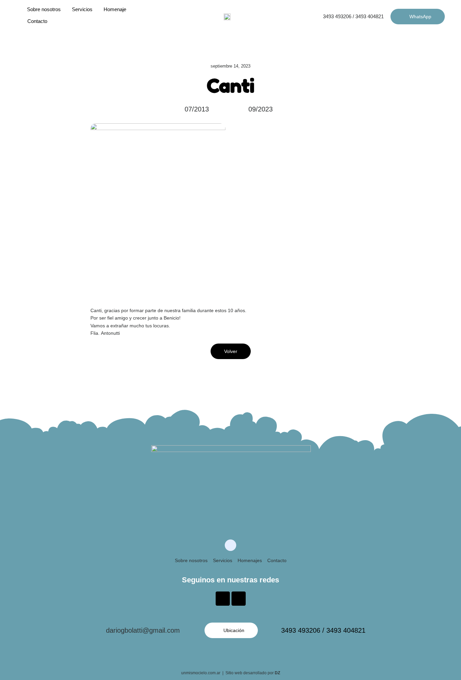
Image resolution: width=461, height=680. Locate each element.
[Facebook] (223, 598)
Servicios (82, 9)
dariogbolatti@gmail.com (143, 630)
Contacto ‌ (38, 21)
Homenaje (115, 9)
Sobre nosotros (44, 9)
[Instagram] (239, 598)
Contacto (277, 560)
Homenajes (249, 560)
